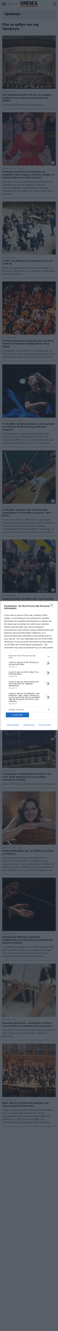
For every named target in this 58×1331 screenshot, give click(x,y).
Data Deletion (13, 725)
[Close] (52, 606)
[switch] (47, 663)
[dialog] (29, 665)
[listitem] (29, 656)
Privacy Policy (45, 725)
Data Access (29, 725)
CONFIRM (17, 715)
